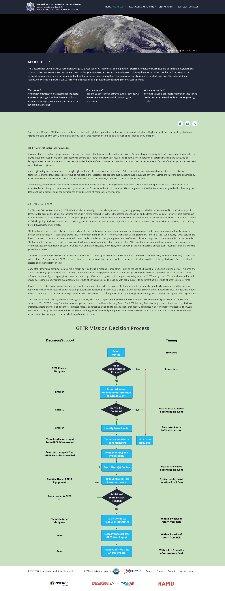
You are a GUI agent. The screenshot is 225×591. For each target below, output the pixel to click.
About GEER (118, 6)
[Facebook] (180, 123)
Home (108, 6)
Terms (149, 571)
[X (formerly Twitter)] (194, 123)
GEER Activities (166, 6)
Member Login (186, 571)
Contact (193, 6)
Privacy (160, 571)
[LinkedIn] (187, 123)
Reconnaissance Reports (141, 6)
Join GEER (182, 6)
